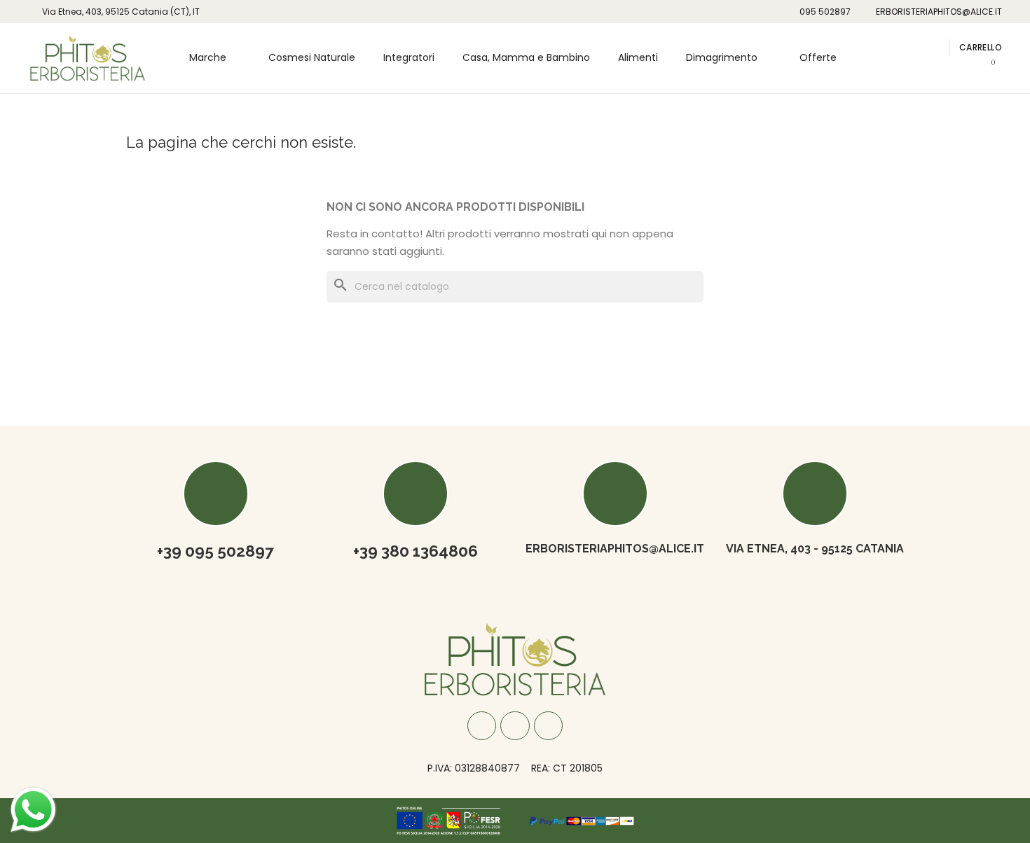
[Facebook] (482, 726)
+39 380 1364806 (415, 551)
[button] (911, 47)
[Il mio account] (932, 46)
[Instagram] (515, 726)
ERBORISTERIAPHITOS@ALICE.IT (615, 548)
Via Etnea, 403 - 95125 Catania (815, 548)
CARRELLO (980, 47)
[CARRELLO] (988, 70)
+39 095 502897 (215, 551)
